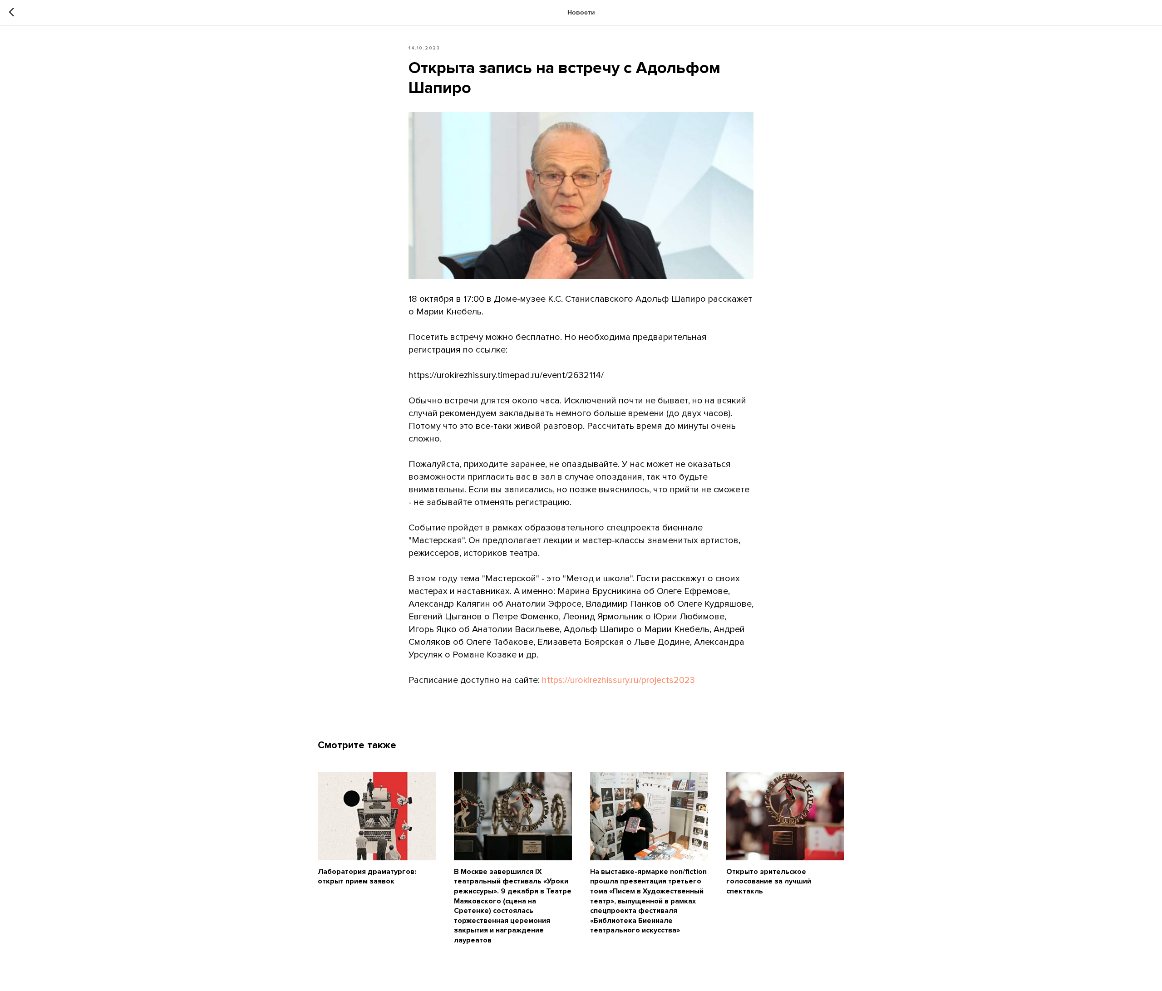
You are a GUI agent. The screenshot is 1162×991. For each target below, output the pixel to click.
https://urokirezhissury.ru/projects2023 (618, 680)
